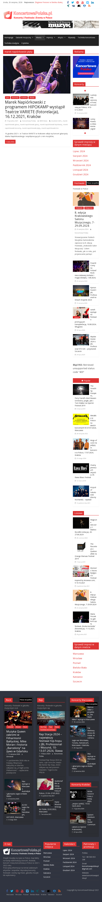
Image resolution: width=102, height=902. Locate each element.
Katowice (78, 676)
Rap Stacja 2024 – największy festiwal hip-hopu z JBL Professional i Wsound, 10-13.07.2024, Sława (51, 742)
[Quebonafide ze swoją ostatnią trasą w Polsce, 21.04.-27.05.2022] (45, 780)
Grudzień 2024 (80, 174)
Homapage (8, 37)
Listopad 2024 (80, 169)
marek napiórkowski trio (50, 128)
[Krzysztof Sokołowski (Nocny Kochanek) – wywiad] (81, 486)
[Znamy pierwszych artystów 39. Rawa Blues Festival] (81, 463)
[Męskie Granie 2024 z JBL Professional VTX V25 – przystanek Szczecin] (81, 335)
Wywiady (71, 37)
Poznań (77, 662)
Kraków (24, 97)
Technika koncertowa (86, 37)
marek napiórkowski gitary (29, 124)
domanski (9, 757)
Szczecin (77, 681)
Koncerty (15, 97)
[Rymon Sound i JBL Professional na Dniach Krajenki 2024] (81, 286)
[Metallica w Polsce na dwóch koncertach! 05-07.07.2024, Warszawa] (81, 414)
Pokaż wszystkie (93, 183)
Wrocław (77, 658)
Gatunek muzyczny (23, 37)
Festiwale (79, 208)
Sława (57, 727)
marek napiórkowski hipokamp (51, 124)
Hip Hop (43, 727)
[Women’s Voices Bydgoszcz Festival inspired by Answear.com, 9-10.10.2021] (81, 567)
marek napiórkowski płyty (31, 128)
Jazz (7, 97)
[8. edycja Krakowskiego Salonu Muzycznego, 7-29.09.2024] (86, 193)
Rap (50, 727)
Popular (87, 380)
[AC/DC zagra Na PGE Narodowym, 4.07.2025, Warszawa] (12, 803)
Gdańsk (10, 727)
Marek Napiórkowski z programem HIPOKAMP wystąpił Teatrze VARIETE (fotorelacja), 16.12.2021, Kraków (35, 109)
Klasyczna (89, 208)
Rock (25, 727)
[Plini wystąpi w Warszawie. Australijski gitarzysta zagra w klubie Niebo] (12, 780)
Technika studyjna (11, 43)
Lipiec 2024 (79, 151)
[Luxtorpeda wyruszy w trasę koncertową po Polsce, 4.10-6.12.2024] (81, 95)
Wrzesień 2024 (80, 160)
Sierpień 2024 (80, 155)
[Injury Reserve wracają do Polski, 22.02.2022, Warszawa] (45, 800)
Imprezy (49, 37)
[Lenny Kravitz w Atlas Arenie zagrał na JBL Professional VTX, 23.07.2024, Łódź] (81, 119)
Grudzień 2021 (56, 121)
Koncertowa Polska (29, 121)
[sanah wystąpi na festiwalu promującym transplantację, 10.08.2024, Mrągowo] (81, 308)
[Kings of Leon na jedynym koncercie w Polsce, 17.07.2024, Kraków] (81, 438)
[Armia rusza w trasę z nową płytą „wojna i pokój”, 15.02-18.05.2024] (78, 790)
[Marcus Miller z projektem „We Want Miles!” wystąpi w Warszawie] (78, 707)
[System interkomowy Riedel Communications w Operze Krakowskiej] (78, 813)
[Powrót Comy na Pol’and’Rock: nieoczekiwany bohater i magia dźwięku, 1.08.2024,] (81, 262)
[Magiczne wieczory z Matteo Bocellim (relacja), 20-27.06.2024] (81, 519)
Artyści (60, 37)
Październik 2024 (82, 165)
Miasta (38, 37)
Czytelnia (25, 43)
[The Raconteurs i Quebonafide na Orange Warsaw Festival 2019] (81, 543)
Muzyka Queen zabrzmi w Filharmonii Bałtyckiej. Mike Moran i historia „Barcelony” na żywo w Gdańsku (17, 741)
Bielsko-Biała (80, 667)
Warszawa (78, 653)
